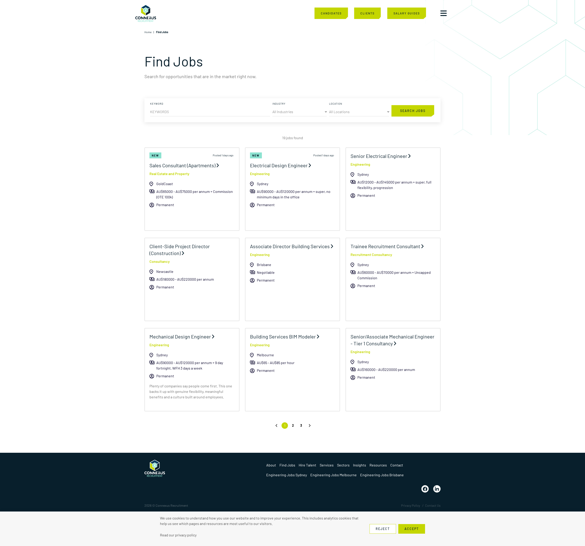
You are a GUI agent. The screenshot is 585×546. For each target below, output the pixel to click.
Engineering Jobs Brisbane (382, 475)
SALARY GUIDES (407, 13)
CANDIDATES (331, 13)
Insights (359, 465)
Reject (383, 529)
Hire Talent (307, 465)
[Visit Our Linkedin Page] (437, 489)
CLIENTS (367, 13)
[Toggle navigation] (443, 13)
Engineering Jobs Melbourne (333, 475)
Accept (411, 529)
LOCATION (335, 103)
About (271, 465)
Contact (396, 465)
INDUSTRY (278, 103)
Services (327, 465)
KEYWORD (156, 103)
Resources (378, 465)
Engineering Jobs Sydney (286, 475)
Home (148, 32)
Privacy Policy (410, 505)
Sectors (343, 465)
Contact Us (433, 505)
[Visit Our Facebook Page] (425, 489)
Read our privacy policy (178, 535)
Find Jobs (287, 465)
